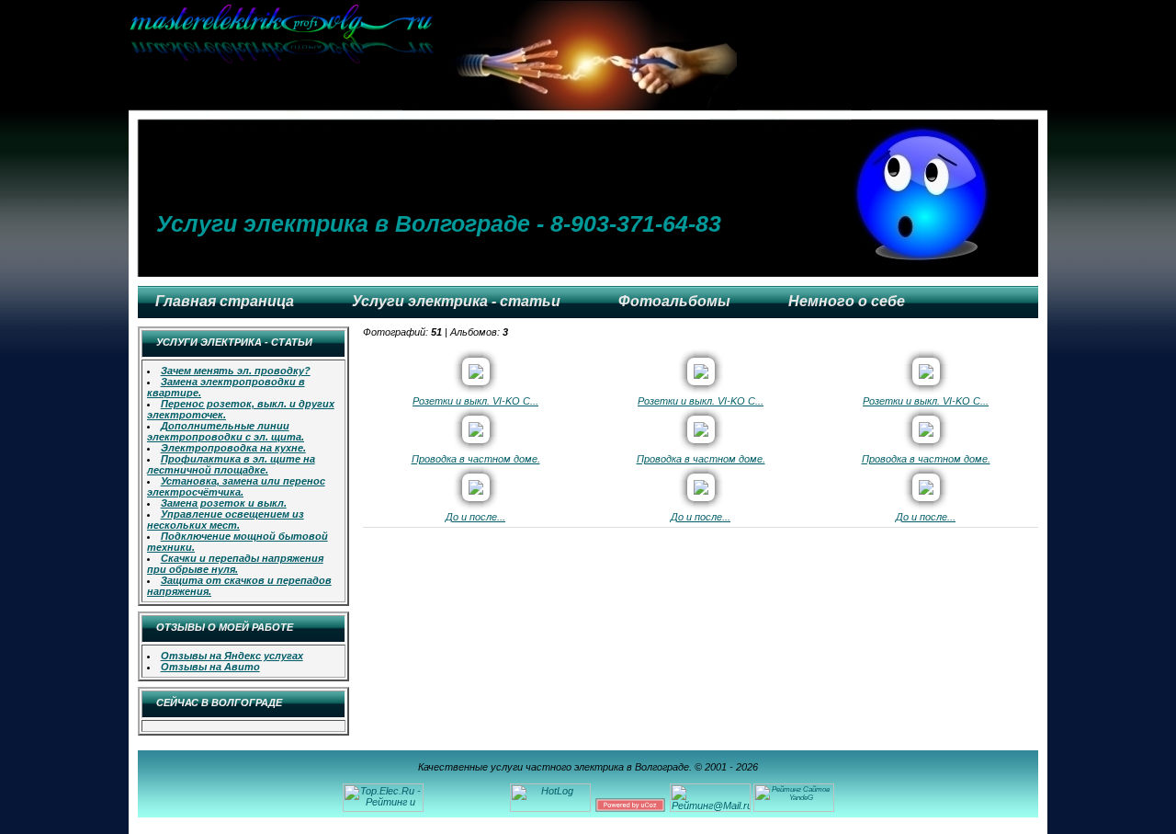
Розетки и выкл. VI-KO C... (475, 400)
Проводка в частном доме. (476, 458)
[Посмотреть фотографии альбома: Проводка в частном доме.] (476, 433)
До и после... (475, 516)
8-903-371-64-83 (635, 223)
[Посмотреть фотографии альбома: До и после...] (476, 491)
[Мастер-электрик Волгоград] (285, 59)
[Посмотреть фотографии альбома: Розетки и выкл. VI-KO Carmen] (476, 375)
